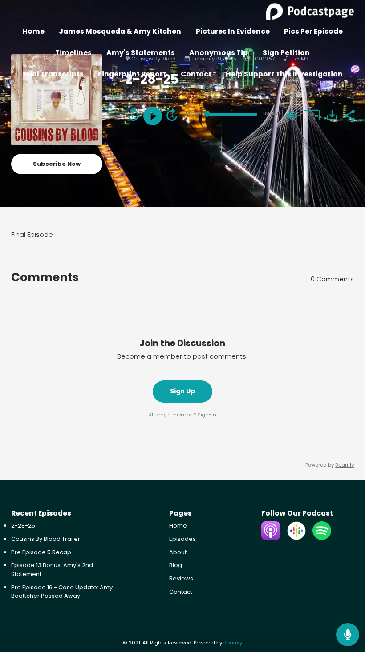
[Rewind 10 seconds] (134, 115)
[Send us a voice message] (347, 634)
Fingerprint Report (132, 74)
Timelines (73, 52)
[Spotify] (321, 538)
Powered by (329, 464)
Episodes (182, 539)
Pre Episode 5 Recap (41, 552)
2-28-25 (23, 525)
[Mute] (291, 115)
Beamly (232, 642)
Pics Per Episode (313, 31)
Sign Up (182, 391)
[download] (332, 115)
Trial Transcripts (53, 74)
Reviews (181, 578)
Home (33, 31)
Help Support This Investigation (284, 74)
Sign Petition (286, 52)
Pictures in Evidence (233, 31)
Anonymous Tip (218, 52)
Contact (196, 74)
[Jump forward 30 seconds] (172, 115)
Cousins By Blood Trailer (45, 539)
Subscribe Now (57, 164)
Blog (175, 565)
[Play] (153, 116)
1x (311, 114)
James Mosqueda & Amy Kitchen (120, 31)
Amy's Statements (140, 52)
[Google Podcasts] (296, 538)
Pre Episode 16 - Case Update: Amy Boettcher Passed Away (62, 591)
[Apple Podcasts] (270, 538)
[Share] (349, 114)
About (178, 552)
